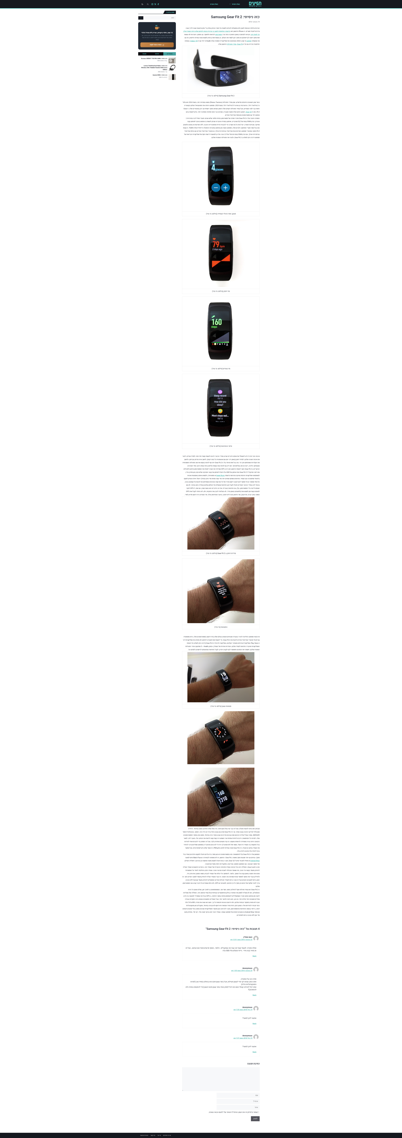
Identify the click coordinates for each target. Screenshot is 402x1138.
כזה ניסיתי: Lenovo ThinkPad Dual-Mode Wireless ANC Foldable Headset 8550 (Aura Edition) (154, 67)
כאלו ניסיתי (236, 4)
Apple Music (220, 475)
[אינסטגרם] (152, 4)
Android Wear (255, 861)
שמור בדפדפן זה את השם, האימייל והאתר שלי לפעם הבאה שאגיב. (232, 1112)
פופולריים (169, 54)
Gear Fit (240, 44)
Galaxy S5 (194, 41)
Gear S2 (249, 112)
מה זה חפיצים (167, 1135)
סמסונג (249, 41)
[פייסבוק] (158, 4)
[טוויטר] (155, 4)
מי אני (159, 1135)
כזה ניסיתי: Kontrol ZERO (160, 75)
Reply (254, 956)
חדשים (157, 54)
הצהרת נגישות (144, 1135)
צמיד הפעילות (231, 44)
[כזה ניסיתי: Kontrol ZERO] (172, 77)
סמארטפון (218, 34)
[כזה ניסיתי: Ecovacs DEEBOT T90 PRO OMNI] (172, 60)
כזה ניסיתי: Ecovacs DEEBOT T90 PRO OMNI (154, 58)
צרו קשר (153, 1135)
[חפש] (140, 18)
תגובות (144, 54)
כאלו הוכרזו (214, 4)
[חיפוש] (147, 4)
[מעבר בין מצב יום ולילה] (142, 4)
